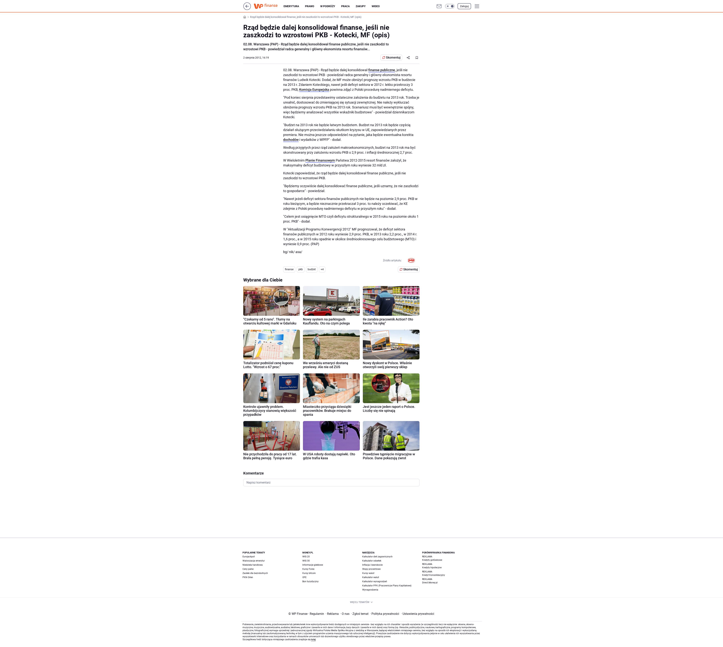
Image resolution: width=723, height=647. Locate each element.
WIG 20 (306, 556)
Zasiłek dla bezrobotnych (255, 573)
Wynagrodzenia (370, 589)
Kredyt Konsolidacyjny (433, 575)
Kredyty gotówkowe (432, 560)
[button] (450, 6)
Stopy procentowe (371, 569)
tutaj (313, 639)
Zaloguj (464, 6)
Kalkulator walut (370, 577)
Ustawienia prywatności (417, 614)
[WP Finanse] (269, 6)
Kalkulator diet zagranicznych (377, 556)
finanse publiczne (381, 70)
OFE (304, 577)
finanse (289, 269)
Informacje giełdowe (312, 565)
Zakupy (361, 6)
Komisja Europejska (314, 90)
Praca (345, 6)
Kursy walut (368, 573)
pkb (300, 269)
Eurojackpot (249, 556)
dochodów (291, 140)
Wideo (376, 6)
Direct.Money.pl (430, 582)
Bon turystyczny (310, 581)
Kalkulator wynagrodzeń (374, 581)
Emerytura (291, 6)
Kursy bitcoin (309, 573)
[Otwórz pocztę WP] (439, 6)
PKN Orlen (248, 577)
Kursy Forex (308, 569)
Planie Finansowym (320, 160)
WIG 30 (306, 560)
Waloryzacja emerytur (254, 560)
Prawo (309, 6)
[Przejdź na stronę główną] (247, 9)
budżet (312, 269)
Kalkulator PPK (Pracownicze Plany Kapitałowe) (386, 585)
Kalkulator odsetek (371, 560)
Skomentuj (393, 57)
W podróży (327, 6)
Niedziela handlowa (253, 565)
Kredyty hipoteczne (432, 567)
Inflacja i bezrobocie (372, 565)
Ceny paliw (248, 569)
